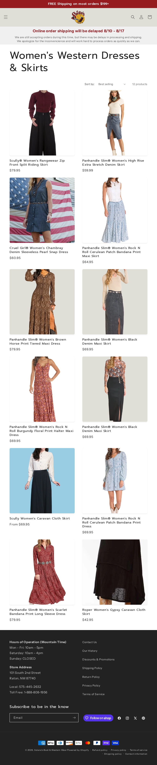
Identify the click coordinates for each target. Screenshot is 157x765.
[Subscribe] (74, 717)
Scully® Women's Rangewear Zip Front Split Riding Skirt (37, 163)
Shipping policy (113, 754)
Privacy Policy (91, 685)
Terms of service (138, 750)
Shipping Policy (92, 668)
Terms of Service (93, 694)
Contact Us (89, 642)
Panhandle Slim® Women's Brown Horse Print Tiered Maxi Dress (38, 342)
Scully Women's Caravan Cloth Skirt (40, 519)
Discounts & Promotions (98, 659)
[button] (6, 17)
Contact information (136, 754)
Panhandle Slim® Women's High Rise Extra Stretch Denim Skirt (113, 163)
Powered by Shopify (78, 750)
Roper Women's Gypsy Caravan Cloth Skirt (114, 612)
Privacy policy (118, 750)
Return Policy (91, 677)
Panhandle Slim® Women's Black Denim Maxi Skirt (109, 342)
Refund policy (99, 750)
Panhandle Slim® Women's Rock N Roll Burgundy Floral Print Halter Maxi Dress (42, 431)
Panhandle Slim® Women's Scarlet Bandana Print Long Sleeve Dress (38, 612)
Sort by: (90, 84)
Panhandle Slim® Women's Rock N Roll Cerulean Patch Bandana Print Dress (111, 522)
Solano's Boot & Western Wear (50, 750)
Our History (89, 651)
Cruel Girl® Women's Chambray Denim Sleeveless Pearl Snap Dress (39, 250)
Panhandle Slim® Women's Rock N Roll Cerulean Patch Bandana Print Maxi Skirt (111, 252)
